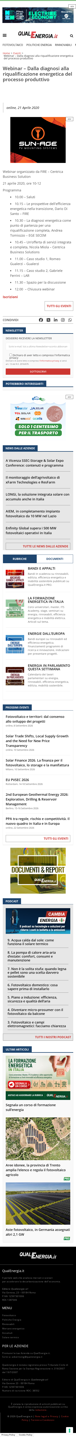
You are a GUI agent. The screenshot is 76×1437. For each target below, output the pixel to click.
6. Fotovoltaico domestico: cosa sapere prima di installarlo (33, 987)
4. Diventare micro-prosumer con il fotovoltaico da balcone (35, 1012)
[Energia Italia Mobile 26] (38, 417)
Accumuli (7, 1333)
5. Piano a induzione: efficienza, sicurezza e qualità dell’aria (32, 999)
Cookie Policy (25, 1435)
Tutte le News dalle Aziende (45, 546)
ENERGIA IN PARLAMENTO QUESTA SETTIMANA (49, 667)
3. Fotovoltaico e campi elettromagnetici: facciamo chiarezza (37, 1024)
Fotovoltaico (13, 45)
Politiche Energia (39, 45)
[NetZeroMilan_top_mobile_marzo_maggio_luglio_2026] (38, 15)
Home (6, 53)
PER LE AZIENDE (15, 1346)
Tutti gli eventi (59, 306)
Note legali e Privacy (46, 1416)
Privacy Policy (8, 1435)
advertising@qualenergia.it (27, 1356)
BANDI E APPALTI (41, 568)
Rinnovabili (63, 45)
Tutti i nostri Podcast (53, 1037)
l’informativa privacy (49, 360)
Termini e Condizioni (42, 1420)
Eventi (17, 53)
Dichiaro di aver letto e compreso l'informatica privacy (39, 356)
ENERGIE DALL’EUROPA (46, 633)
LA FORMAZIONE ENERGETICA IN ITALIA (46, 599)
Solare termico (10, 1337)
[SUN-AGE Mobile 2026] (38, 139)
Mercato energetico (13, 1328)
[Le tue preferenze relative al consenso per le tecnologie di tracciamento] (69, 1430)
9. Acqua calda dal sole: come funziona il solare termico (31, 942)
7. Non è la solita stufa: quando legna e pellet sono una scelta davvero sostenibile (37, 973)
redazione (40, 1409)
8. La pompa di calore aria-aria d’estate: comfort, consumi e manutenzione (32, 956)
